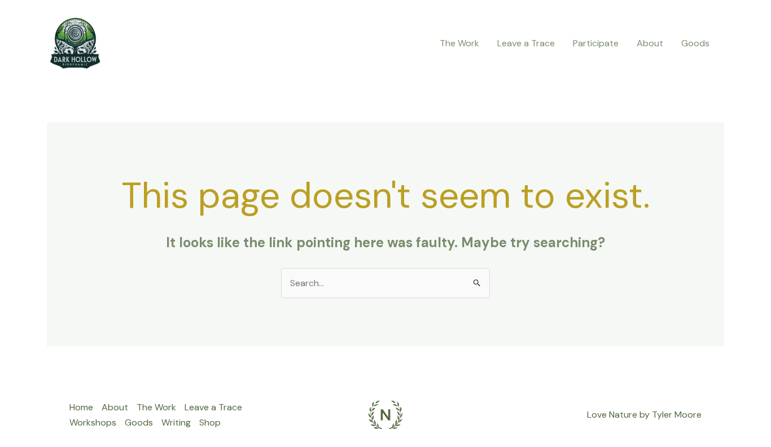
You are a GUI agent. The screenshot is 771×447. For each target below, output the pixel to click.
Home (81, 407)
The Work (459, 43)
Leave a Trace (526, 43)
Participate (596, 43)
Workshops (92, 422)
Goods (695, 43)
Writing (176, 422)
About (650, 43)
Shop (210, 422)
